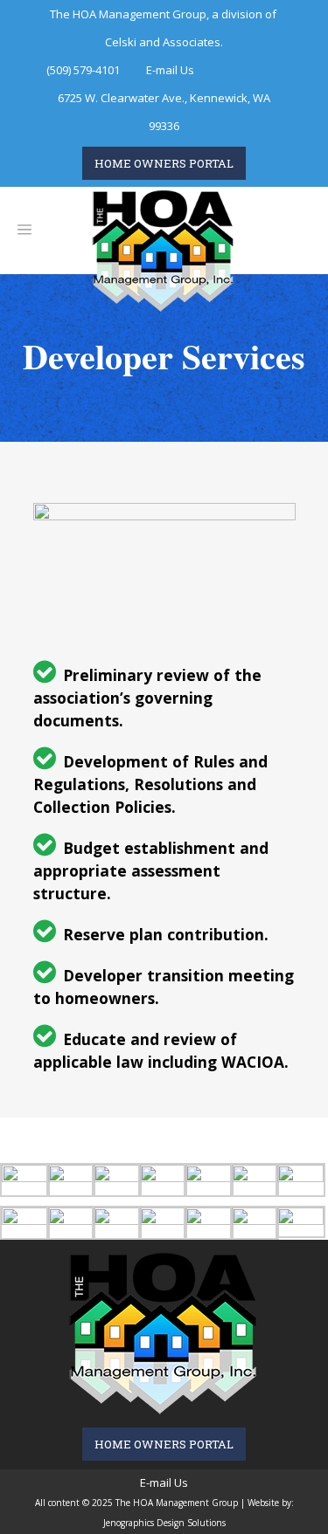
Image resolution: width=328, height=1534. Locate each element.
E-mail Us (170, 70)
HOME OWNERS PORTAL (164, 163)
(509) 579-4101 (83, 70)
